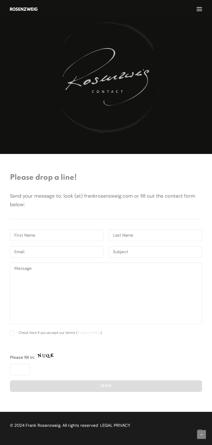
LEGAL (106, 425)
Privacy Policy (89, 332)
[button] (199, 9)
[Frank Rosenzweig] (24, 9)
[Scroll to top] (201, 434)
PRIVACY (122, 425)
